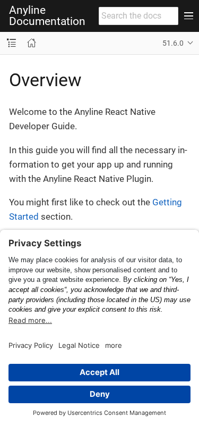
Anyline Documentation (47, 16)
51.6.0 (173, 43)
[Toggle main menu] (188, 16)
